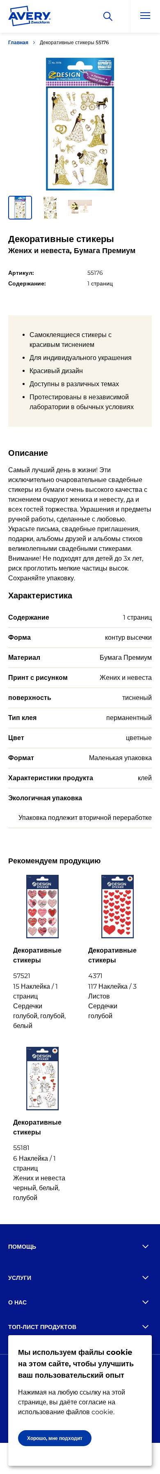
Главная (18, 42)
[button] (20, 208)
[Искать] (108, 16)
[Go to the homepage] (29, 17)
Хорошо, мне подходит (54, 1438)
